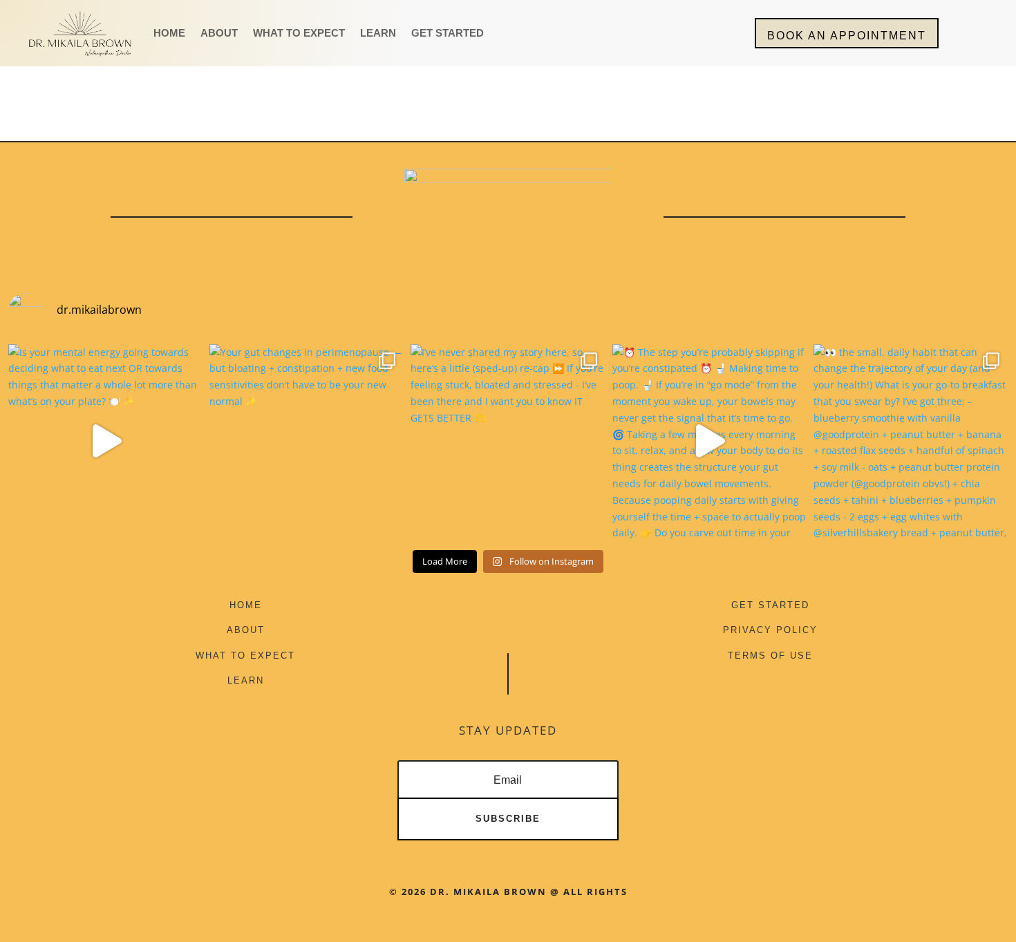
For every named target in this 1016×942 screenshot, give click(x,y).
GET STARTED (770, 605)
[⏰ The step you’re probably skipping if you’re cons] (709, 441)
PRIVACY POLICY (770, 630)
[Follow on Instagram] (533, 611)
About (219, 33)
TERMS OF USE (770, 655)
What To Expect (299, 33)
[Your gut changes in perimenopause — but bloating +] (306, 441)
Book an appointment (846, 35)
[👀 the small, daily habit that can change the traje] (910, 441)
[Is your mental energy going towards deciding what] (105, 441)
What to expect (245, 655)
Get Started (447, 33)
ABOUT (246, 630)
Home (169, 33)
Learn (378, 33)
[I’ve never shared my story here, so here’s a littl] (508, 441)
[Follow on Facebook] (483, 611)
